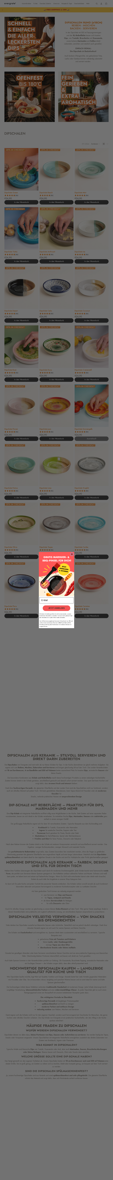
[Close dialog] (72, 554)
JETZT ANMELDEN (56, 608)
